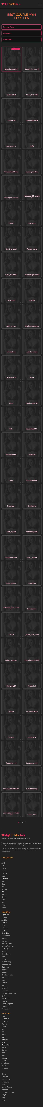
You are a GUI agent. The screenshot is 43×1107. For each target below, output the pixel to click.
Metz (3, 1042)
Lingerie (4, 889)
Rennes (4, 1058)
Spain (4, 996)
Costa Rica (6, 936)
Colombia (5, 933)
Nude (3, 897)
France (4, 941)
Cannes (4, 1024)
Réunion (4, 988)
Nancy (4, 1047)
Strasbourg (6, 1063)
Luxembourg (6, 962)
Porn (3, 900)
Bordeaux (5, 1019)
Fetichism (5, 879)
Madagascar (6, 964)
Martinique (5, 967)
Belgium (4, 923)
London (4, 1034)
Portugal (5, 985)
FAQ (3, 1098)
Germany (5, 949)
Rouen (4, 1061)
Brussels (5, 1021)
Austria (4, 920)
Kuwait (4, 959)
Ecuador (5, 938)
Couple (4, 874)
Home (4, 1074)
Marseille (5, 1040)
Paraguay (5, 977)
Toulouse (5, 1068)
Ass (3, 866)
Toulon (4, 1066)
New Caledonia (7, 975)
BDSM (4, 868)
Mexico (4, 970)
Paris (3, 1055)
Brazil (4, 925)
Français (5, 1090)
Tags (3, 1084)
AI (2, 860)
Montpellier (6, 1045)
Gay (3, 881)
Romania (5, 991)
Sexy (3, 905)
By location (6, 1082)
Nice (3, 1053)
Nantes (4, 1050)
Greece (4, 951)
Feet (3, 876)
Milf (3, 892)
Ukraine (4, 1001)
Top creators (6, 1079)
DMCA (4, 1095)
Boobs (4, 871)
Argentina (5, 915)
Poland (4, 983)
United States (6, 1006)
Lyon (3, 1037)
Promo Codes (7, 1087)
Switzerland (6, 998)
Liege (3, 1029)
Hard (3, 884)
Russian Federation (9, 993)
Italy (3, 957)
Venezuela (5, 1009)
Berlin (4, 1016)
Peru (3, 980)
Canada (5, 928)
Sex (3, 902)
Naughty (5, 894)
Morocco (5, 972)
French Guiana (7, 943)
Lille (3, 1032)
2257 (3, 1100)
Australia (5, 917)
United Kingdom (7, 1004)
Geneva (4, 1027)
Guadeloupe (6, 954)
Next (23, 822)
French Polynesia (8, 946)
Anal (3, 863)
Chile (3, 930)
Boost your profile (8, 1092)
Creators (5, 1077)
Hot (3, 887)
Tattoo (4, 907)
